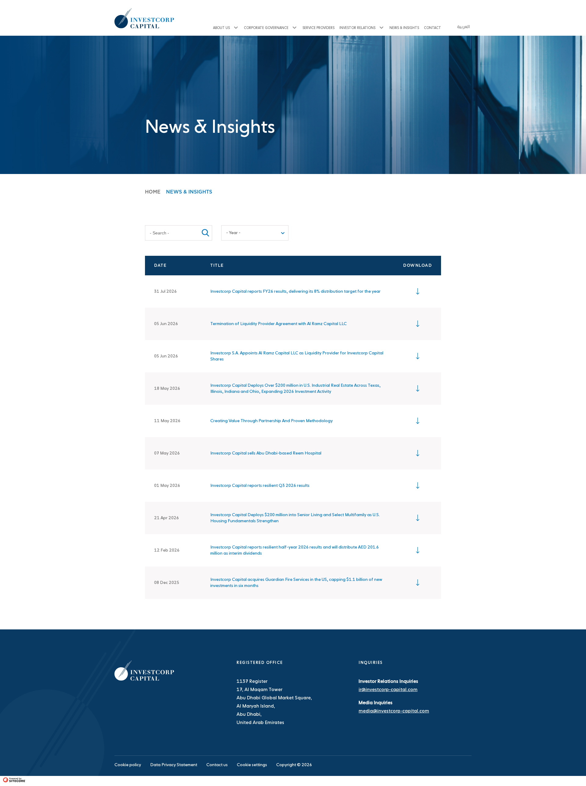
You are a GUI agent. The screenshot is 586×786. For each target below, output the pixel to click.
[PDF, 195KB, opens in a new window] (417, 518)
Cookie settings (252, 765)
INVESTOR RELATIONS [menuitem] (357, 28)
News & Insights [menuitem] (404, 28)
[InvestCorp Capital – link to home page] (144, 18)
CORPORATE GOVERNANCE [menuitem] (266, 28)
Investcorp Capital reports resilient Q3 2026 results (259, 486)
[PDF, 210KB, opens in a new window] (417, 453)
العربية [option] (463, 27)
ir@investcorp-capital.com (388, 689)
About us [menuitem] (221, 28)
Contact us (217, 765)
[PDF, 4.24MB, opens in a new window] (417, 485)
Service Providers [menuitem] (318, 28)
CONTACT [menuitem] (432, 28)
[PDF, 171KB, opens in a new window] (417, 582)
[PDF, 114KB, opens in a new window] (417, 356)
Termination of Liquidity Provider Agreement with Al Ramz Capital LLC (278, 324)
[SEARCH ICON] (205, 233)
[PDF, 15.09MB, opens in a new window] (417, 291)
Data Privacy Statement (173, 765)
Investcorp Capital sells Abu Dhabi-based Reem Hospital (265, 453)
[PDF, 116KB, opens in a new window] (417, 323)
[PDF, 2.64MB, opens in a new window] (417, 550)
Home (153, 192)
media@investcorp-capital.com (394, 711)
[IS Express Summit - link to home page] (144, 679)
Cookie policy (127, 765)
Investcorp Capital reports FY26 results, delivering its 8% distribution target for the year (295, 291)
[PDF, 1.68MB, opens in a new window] (417, 420)
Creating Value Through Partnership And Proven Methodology (271, 421)
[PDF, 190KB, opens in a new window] (417, 388)
